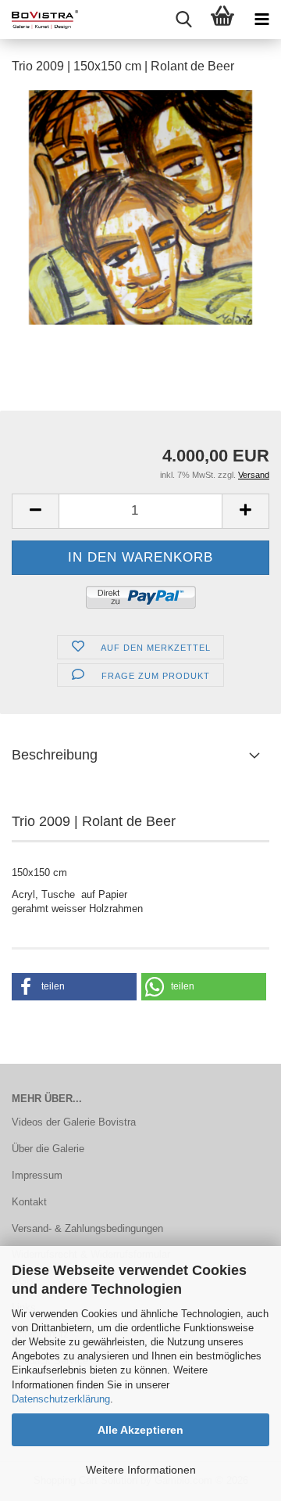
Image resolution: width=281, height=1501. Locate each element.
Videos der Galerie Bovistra (74, 1122)
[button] (35, 511)
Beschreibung (55, 755)
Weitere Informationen (141, 1469)
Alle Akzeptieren (140, 1430)
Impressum (37, 1175)
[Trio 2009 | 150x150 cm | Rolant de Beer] (141, 206)
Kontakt (29, 1202)
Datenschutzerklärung (61, 1399)
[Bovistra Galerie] (39, 19)
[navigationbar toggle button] (261, 19)
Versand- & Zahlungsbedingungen (87, 1228)
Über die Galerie (48, 1148)
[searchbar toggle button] (183, 19)
